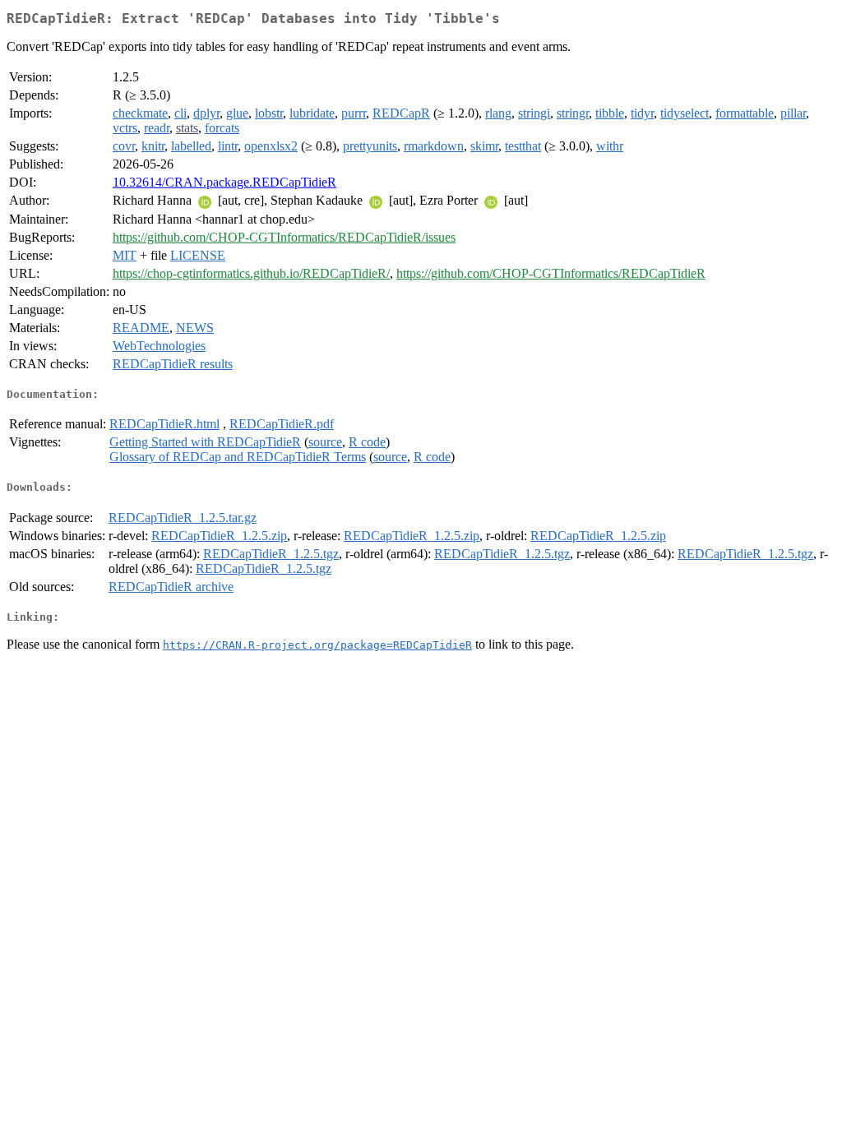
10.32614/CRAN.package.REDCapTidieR (224, 182)
